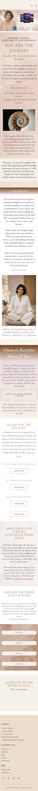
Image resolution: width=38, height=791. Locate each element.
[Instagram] (3, 778)
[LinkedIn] (13, 778)
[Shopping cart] (36, 6)
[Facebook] (8, 778)
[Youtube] (18, 778)
